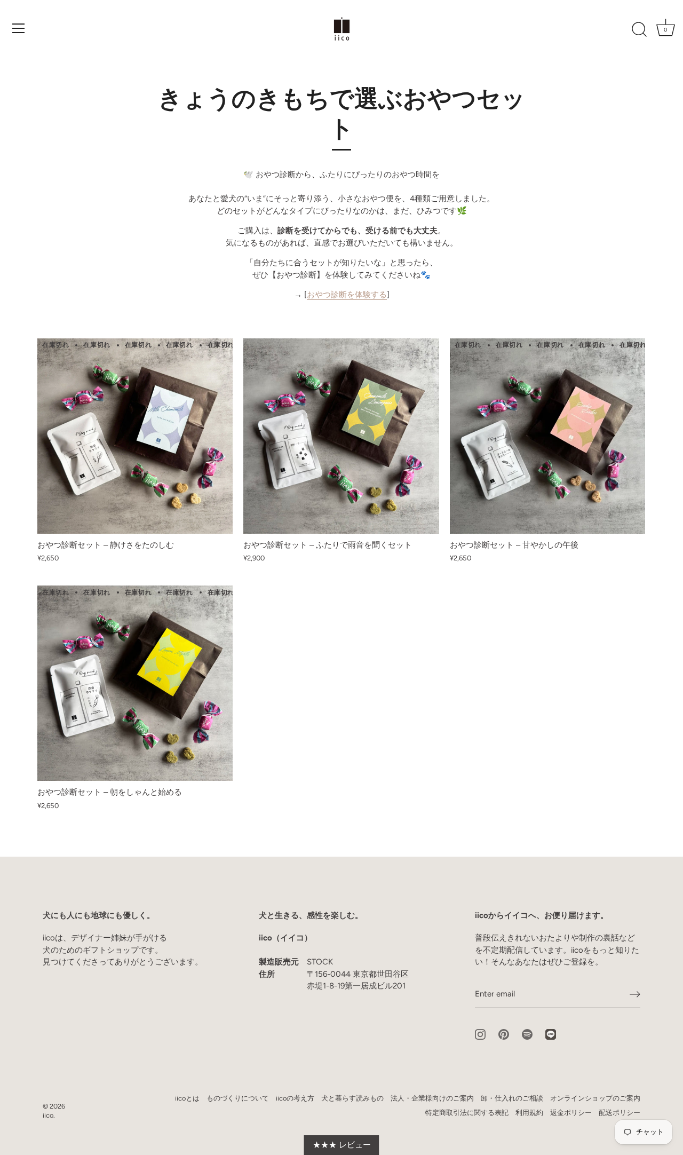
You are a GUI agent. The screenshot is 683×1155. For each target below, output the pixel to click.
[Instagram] (480, 1034)
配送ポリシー (619, 1113)
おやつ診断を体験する (347, 294)
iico (48, 1115)
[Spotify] (527, 1034)
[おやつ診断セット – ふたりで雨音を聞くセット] (341, 436)
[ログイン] (635, 994)
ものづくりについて (238, 1098)
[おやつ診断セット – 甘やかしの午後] (547, 436)
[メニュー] (18, 28)
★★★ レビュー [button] (342, 1145)
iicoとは (187, 1098)
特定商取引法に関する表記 (467, 1113)
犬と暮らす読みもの (352, 1098)
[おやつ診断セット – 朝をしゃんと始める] (135, 683)
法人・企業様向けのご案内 (432, 1098)
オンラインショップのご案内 (595, 1098)
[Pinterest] (503, 1034)
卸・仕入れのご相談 (512, 1098)
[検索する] (639, 30)
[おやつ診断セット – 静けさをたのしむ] (135, 436)
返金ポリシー (571, 1113)
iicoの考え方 (295, 1098)
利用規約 (529, 1113)
